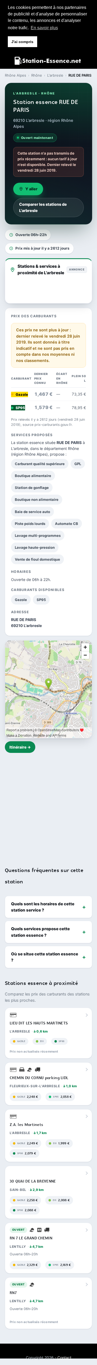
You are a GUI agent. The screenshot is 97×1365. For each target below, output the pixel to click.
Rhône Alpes (15, 75)
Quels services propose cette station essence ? (40, 932)
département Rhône (61, 448)
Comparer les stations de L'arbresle (43, 207)
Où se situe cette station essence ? (44, 957)
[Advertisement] (48, 806)
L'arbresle (55, 75)
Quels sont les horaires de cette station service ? (42, 907)
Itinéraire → (20, 747)
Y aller (31, 189)
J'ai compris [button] (22, 42)
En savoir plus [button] (44, 27)
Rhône (36, 75)
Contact (64, 1357)
